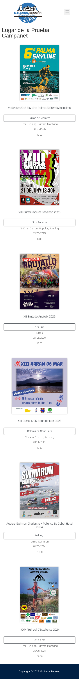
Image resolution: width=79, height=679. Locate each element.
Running (54, 229)
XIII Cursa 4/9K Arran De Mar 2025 (39, 421)
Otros (39, 333)
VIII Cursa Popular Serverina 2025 (39, 212)
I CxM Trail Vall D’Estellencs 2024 (40, 629)
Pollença (39, 536)
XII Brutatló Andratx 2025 (39, 316)
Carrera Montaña (48, 124)
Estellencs (39, 640)
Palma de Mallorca (39, 118)
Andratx (39, 327)
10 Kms (24, 229)
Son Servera (39, 222)
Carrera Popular (39, 229)
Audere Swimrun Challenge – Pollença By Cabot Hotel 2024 (39, 525)
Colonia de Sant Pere (39, 431)
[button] (67, 12)
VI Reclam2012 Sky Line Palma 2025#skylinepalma (39, 108)
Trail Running (28, 124)
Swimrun (43, 542)
